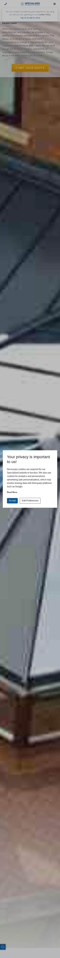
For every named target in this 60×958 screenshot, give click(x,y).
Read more (12, 492)
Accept (12, 500)
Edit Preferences (30, 500)
